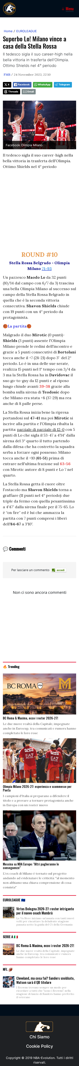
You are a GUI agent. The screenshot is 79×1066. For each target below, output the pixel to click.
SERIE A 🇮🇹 (10, 936)
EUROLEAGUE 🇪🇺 (14, 899)
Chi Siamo (39, 1036)
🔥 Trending (11, 666)
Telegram (64, 84)
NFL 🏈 (8, 969)
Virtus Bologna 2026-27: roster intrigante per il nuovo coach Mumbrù (45, 910)
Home (8, 31)
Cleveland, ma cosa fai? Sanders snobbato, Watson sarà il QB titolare (45, 980)
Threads (13, 91)
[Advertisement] (39, 212)
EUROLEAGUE (26, 31)
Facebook (24, 84)
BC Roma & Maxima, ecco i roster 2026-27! (45, 945)
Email (30, 91)
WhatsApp (44, 84)
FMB (7, 74)
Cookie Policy (39, 1046)
